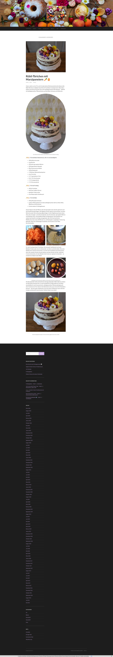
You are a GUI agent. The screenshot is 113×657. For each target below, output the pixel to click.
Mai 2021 (28, 477)
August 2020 (28, 496)
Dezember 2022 (29, 432)
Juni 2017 (28, 575)
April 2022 (28, 452)
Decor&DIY (28, 617)
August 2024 (28, 410)
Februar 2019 (28, 528)
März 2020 (28, 504)
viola (34, 82)
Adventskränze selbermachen (32, 394)
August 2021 (28, 469)
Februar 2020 (28, 506)
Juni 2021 (28, 474)
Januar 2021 (28, 487)
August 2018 (28, 543)
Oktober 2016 (29, 592)
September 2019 (29, 511)
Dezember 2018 (29, 533)
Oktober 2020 (29, 494)
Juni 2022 (28, 447)
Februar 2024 (28, 418)
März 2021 (28, 482)
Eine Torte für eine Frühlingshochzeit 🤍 (34, 364)
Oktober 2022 (29, 437)
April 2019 (28, 524)
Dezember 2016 (29, 588)
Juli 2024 (28, 413)
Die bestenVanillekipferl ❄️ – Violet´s (33, 397)
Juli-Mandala (28, 369)
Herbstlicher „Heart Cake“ (31, 387)
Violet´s (31, 650)
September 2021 (29, 467)
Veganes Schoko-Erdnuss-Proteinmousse (34, 366)
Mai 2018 (28, 551)
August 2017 (28, 570)
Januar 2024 (28, 420)
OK (91, 656)
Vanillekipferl (28, 398)
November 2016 (29, 590)
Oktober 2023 (29, 423)
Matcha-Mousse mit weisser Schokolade (34, 374)
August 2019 (28, 514)
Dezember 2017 (29, 560)
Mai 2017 (28, 578)
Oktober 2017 (29, 565)
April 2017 (28, 580)
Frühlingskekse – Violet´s (31, 383)
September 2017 (29, 568)
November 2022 (29, 435)
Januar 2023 (28, 430)
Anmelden (28, 632)
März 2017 (28, 583)
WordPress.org (29, 639)
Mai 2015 (28, 602)
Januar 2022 (28, 457)
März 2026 (28, 408)
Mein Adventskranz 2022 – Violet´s (33, 393)
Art (57, 28)
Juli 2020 (28, 499)
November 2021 (29, 462)
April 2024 (28, 415)
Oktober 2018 (29, 538)
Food (39, 28)
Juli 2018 (28, 546)
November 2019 (29, 509)
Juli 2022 (28, 445)
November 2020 (29, 491)
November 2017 (29, 563)
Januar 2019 (28, 531)
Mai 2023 (28, 425)
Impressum (63, 28)
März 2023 (28, 428)
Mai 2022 (28, 450)
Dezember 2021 (29, 460)
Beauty (52, 28)
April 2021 (28, 479)
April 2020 (28, 501)
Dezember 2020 (29, 489)
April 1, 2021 (29, 82)
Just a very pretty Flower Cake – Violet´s (34, 386)
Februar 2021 (28, 484)
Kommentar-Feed (29, 637)
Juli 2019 (28, 516)
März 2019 (28, 526)
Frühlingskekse (29, 371)
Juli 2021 (28, 472)
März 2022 (28, 455)
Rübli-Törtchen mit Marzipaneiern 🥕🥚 (38, 78)
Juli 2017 (28, 573)
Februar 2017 (28, 585)
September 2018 (29, 541)
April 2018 (28, 553)
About (34, 28)
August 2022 (28, 442)
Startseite (28, 28)
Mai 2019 (28, 521)
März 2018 (28, 555)
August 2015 (28, 597)
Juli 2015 (28, 600)
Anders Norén (79, 650)
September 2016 (29, 595)
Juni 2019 (28, 519)
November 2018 (29, 536)
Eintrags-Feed (29, 634)
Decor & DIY (46, 28)
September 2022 (29, 440)
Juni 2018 (28, 548)
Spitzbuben (39, 383)
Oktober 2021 (29, 464)
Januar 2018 (28, 558)
